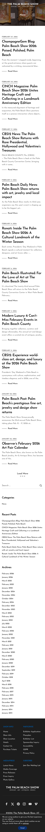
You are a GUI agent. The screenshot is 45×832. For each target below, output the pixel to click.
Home (5, 732)
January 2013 (7, 713)
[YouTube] (30, 803)
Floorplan (27, 735)
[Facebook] (6, 803)
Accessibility (28, 746)
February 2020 (8, 659)
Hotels (5, 742)
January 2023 (7, 620)
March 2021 (6, 642)
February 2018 (7, 688)
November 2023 (8, 609)
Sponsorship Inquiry (31, 742)
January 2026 (7, 577)
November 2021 (8, 638)
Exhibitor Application (31, 732)
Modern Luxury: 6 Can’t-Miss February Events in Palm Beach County (19, 320)
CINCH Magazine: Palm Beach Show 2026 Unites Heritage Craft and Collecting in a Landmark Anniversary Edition (20, 95)
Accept (22, 828)
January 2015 (7, 699)
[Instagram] (24, 803)
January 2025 (7, 588)
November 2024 (8, 595)
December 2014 (8, 702)
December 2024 (8, 592)
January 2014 (7, 710)
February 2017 (7, 692)
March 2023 (7, 613)
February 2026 (8, 574)
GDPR (25, 749)
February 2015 (7, 695)
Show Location (9, 739)
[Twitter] (12, 803)
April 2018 (6, 681)
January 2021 (7, 649)
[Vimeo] (36, 803)
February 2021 (7, 645)
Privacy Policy (28, 753)
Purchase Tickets (10, 749)
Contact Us (7, 746)
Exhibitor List (28, 739)
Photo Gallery (8, 780)
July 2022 (5, 624)
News (4, 504)
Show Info (7, 735)
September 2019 (8, 670)
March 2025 (7, 581)
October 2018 (7, 677)
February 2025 (8, 584)
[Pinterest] (18, 803)
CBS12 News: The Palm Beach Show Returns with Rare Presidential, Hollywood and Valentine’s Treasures (21, 142)
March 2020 (7, 656)
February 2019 (7, 674)
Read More (13, 71)
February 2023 (8, 617)
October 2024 (7, 599)
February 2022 (8, 631)
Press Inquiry (8, 776)
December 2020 (8, 652)
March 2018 (6, 685)
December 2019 (8, 667)
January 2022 (7, 634)
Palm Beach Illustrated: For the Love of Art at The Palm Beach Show (21, 277)
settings (26, 823)
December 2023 (8, 606)
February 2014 (7, 706)
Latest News (8, 766)
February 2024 (8, 602)
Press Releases (9, 773)
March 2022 (7, 627)
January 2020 (7, 663)
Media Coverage (10, 769)
